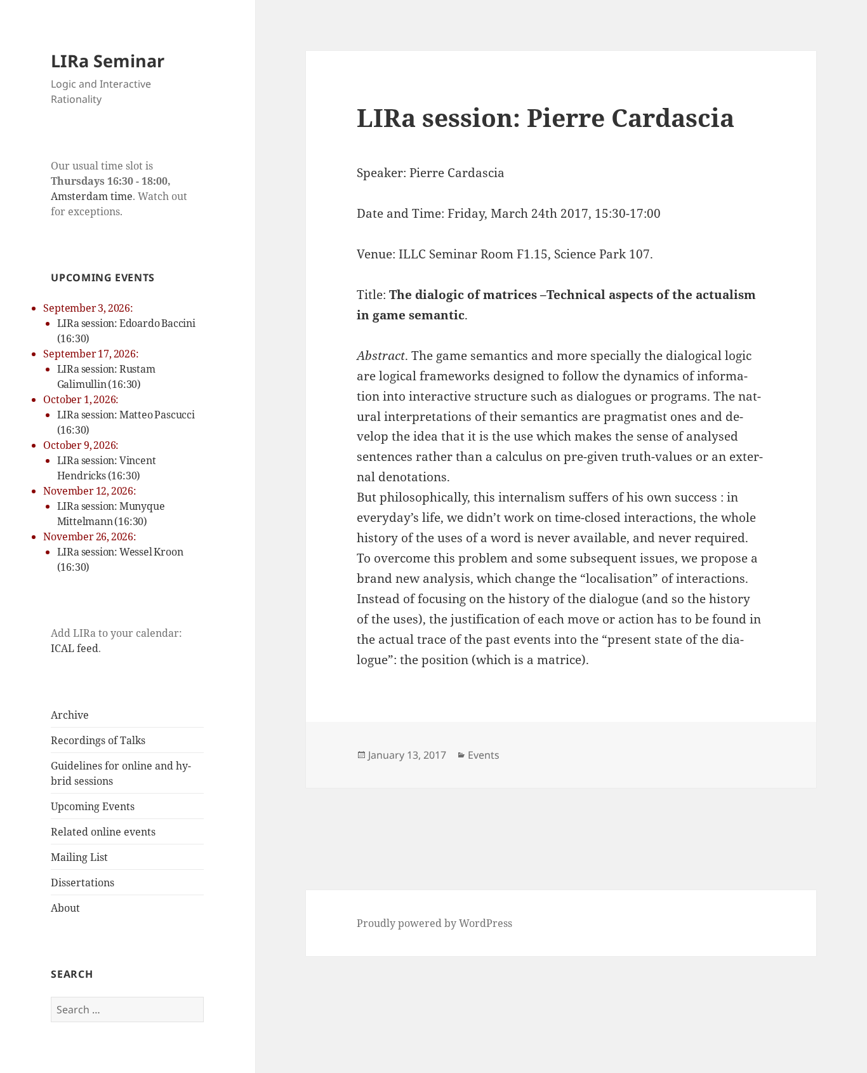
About (65, 908)
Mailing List (79, 857)
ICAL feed (74, 648)
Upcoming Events (93, 806)
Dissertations (82, 883)
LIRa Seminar (107, 60)
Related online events (103, 832)
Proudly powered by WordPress (434, 923)
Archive (70, 715)
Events (484, 755)
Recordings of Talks (98, 740)
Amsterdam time (92, 196)
